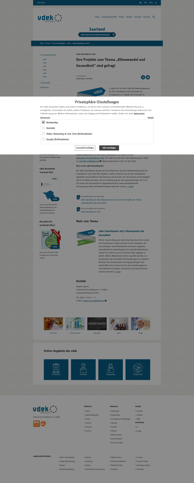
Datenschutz (139, 114)
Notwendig (52, 122)
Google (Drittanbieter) (57, 139)
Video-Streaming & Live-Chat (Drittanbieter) (69, 134)
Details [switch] (151, 118)
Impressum (45, 118)
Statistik (50, 128)
